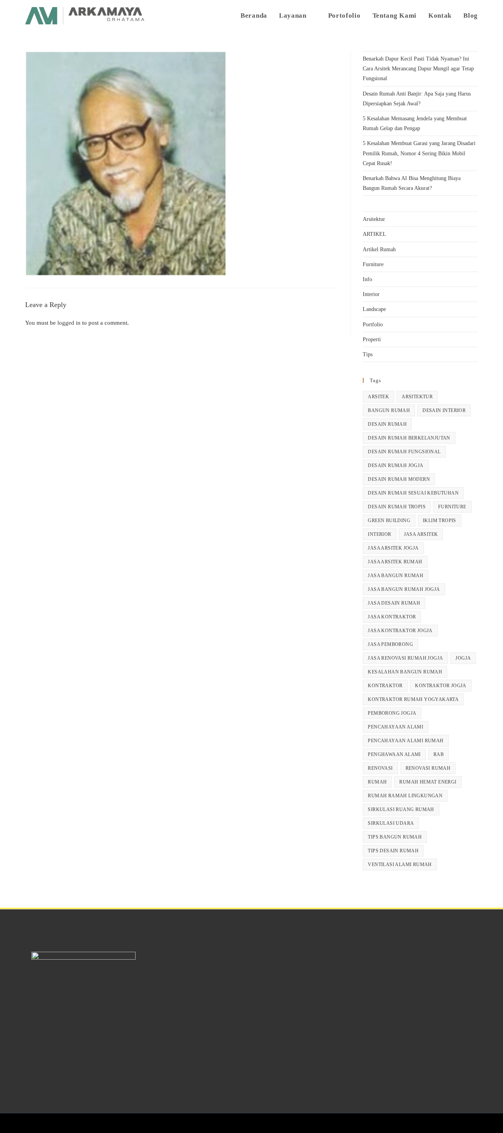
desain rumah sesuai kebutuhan (413, 493)
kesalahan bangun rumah (405, 672)
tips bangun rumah (395, 837)
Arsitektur (374, 219)
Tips (368, 354)
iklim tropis (439, 520)
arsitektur (417, 396)
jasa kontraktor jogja (400, 630)
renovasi (380, 768)
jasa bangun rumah (395, 575)
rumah (377, 782)
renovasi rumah (428, 768)
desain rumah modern (399, 479)
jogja (463, 658)
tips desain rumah (393, 850)
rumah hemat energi (427, 782)
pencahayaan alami (395, 727)
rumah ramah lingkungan (405, 795)
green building (389, 520)
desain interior (444, 410)
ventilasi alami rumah (399, 864)
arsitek (378, 396)
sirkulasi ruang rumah (401, 809)
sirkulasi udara (391, 823)
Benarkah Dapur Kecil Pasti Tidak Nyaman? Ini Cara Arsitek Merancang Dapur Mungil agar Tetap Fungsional (418, 68)
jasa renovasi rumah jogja (405, 658)
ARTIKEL (374, 234)
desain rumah (387, 424)
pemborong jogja (392, 713)
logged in (69, 323)
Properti (372, 339)
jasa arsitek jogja (393, 548)
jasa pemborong (390, 644)
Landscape (374, 309)
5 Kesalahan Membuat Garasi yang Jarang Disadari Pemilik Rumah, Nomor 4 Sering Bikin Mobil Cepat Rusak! (419, 153)
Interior (371, 294)
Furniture (373, 264)
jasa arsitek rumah (395, 562)
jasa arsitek (421, 534)
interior (379, 534)
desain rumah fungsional (404, 451)
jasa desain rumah (394, 603)
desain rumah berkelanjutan (409, 438)
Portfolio (373, 324)
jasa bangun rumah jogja (404, 589)
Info (367, 279)
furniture (452, 506)
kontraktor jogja (440, 685)
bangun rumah (389, 410)
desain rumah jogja (395, 465)
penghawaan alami (394, 754)
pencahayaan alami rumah (405, 740)
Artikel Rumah (379, 249)
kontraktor (385, 685)
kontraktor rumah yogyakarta (413, 699)
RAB (438, 754)
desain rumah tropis (397, 506)
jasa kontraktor (392, 617)
